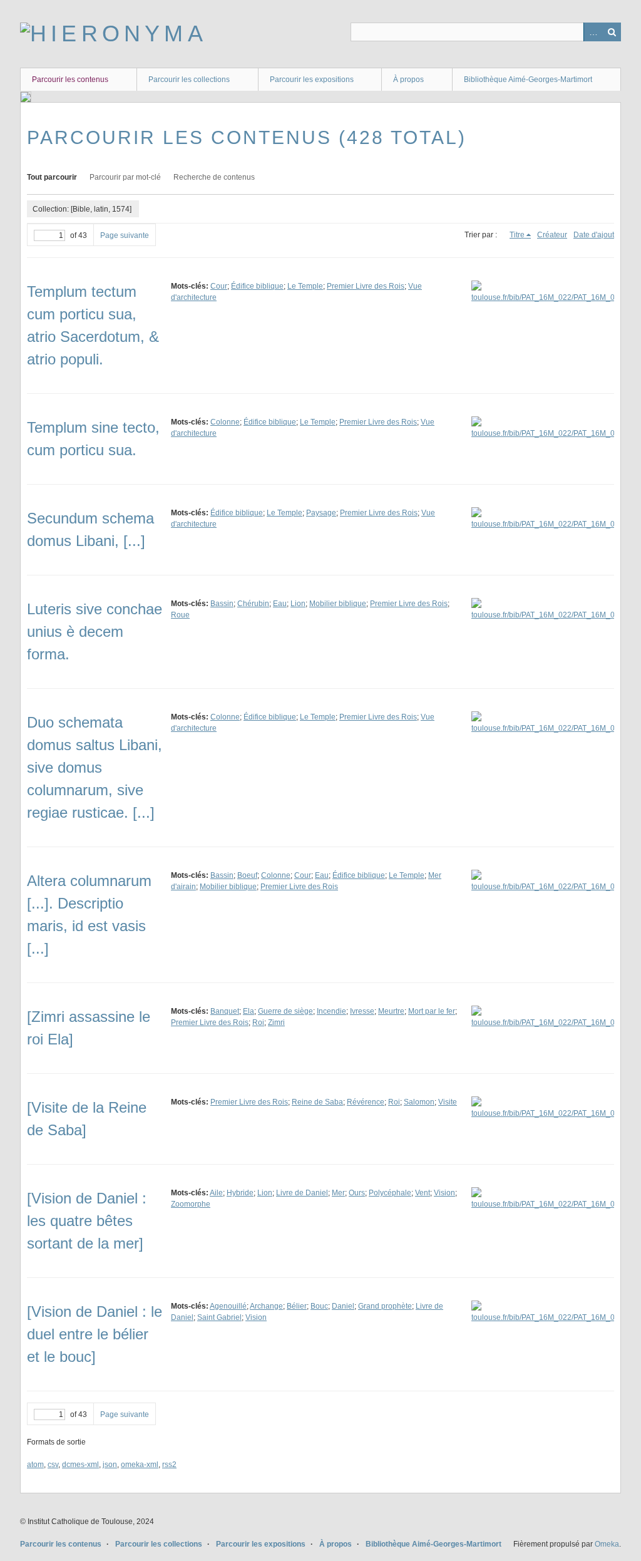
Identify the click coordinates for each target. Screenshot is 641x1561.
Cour (218, 286)
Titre (517, 234)
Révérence (365, 1102)
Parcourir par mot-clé (125, 177)
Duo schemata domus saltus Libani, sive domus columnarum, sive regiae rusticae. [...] (94, 767)
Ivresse (362, 1011)
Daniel (343, 1306)
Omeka (607, 1544)
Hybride (240, 1192)
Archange (266, 1306)
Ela (248, 1011)
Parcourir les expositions (312, 79)
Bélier (297, 1306)
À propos (408, 79)
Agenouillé (228, 1306)
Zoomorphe (190, 1204)
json (110, 1464)
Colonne (225, 422)
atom (35, 1464)
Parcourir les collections (189, 79)
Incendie (331, 1011)
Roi (258, 1022)
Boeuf (247, 875)
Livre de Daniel (302, 1192)
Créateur (552, 234)
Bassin (221, 603)
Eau (280, 603)
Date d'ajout (593, 234)
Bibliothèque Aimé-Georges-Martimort (528, 79)
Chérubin (253, 603)
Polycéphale (390, 1192)
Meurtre (391, 1011)
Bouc (319, 1306)
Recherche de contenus (214, 177)
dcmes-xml (80, 1464)
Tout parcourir (52, 177)
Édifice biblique (257, 286)
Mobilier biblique (337, 603)
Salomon (419, 1102)
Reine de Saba (317, 1102)
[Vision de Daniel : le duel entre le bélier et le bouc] (94, 1334)
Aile (216, 1192)
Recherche (611, 32)
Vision (444, 1192)
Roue (180, 614)
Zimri (276, 1022)
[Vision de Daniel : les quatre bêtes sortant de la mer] (86, 1221)
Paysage (321, 512)
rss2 (169, 1464)
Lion (297, 603)
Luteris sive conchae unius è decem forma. (94, 631)
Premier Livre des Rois (365, 286)
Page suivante (124, 235)
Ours (357, 1192)
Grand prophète (385, 1306)
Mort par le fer (431, 1011)
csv (53, 1464)
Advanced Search (592, 32)
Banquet (224, 1011)
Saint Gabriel (219, 1317)
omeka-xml (139, 1464)
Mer (338, 1192)
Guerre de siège (285, 1011)
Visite (447, 1102)
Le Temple (305, 286)
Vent (422, 1192)
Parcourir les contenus (70, 79)
